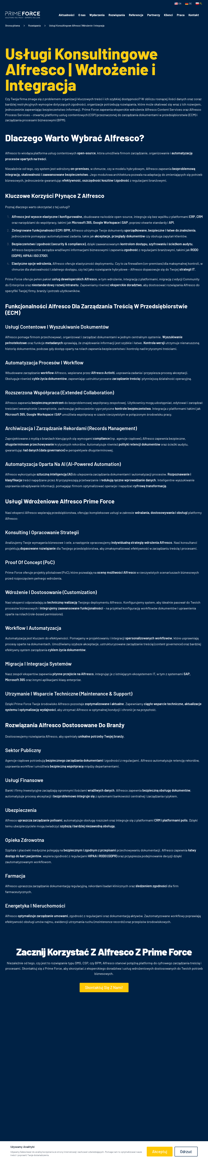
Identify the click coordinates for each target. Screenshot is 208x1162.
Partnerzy (153, 15)
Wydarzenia (97, 15)
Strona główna (12, 25)
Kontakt (193, 15)
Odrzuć (186, 1151)
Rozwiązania (117, 15)
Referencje (136, 15)
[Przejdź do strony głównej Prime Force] (22, 15)
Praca (181, 15)
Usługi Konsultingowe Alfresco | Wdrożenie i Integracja (76, 25)
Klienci (168, 15)
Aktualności (66, 15)
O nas (81, 15)
